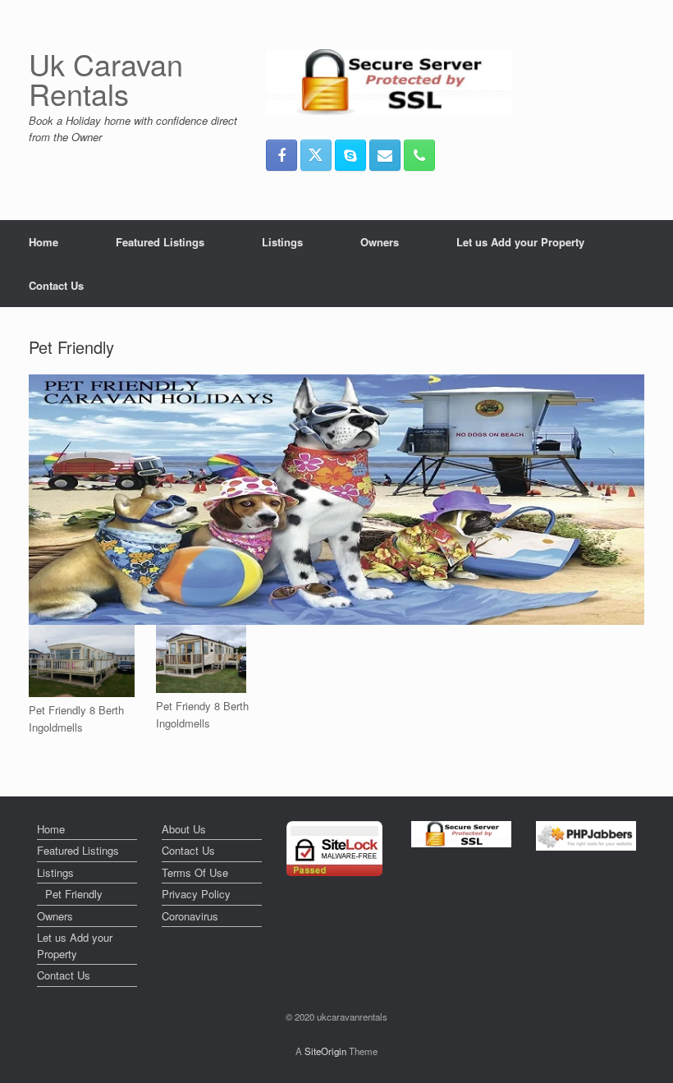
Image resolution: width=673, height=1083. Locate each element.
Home (43, 242)
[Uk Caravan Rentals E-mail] (385, 155)
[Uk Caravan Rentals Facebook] (281, 155)
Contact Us (56, 285)
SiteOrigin (325, 1051)
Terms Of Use (195, 872)
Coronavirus (190, 916)
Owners (379, 242)
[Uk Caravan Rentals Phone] (419, 155)
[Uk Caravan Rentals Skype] (350, 155)
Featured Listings (160, 242)
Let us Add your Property (520, 242)
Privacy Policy (196, 894)
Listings (282, 242)
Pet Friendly (74, 894)
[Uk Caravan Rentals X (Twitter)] (316, 155)
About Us (184, 829)
